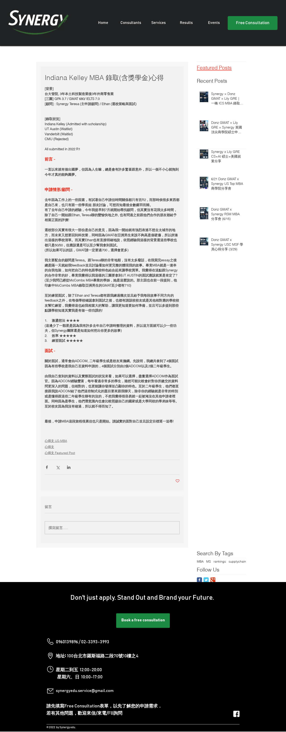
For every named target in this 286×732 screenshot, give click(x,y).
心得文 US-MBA (56, 441)
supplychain (237, 561)
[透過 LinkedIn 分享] (69, 467)
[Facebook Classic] (199, 579)
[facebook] (236, 714)
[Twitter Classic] (206, 579)
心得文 (49, 447)
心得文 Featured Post (60, 453)
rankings (220, 561)
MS (208, 561)
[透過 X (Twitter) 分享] (58, 467)
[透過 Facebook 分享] (47, 467)
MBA (200, 561)
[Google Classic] (212, 579)
